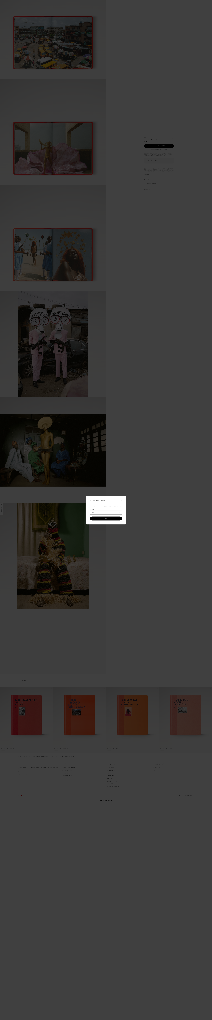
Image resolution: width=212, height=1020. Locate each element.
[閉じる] (121, 500)
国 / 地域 (92, 509)
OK (106, 518)
